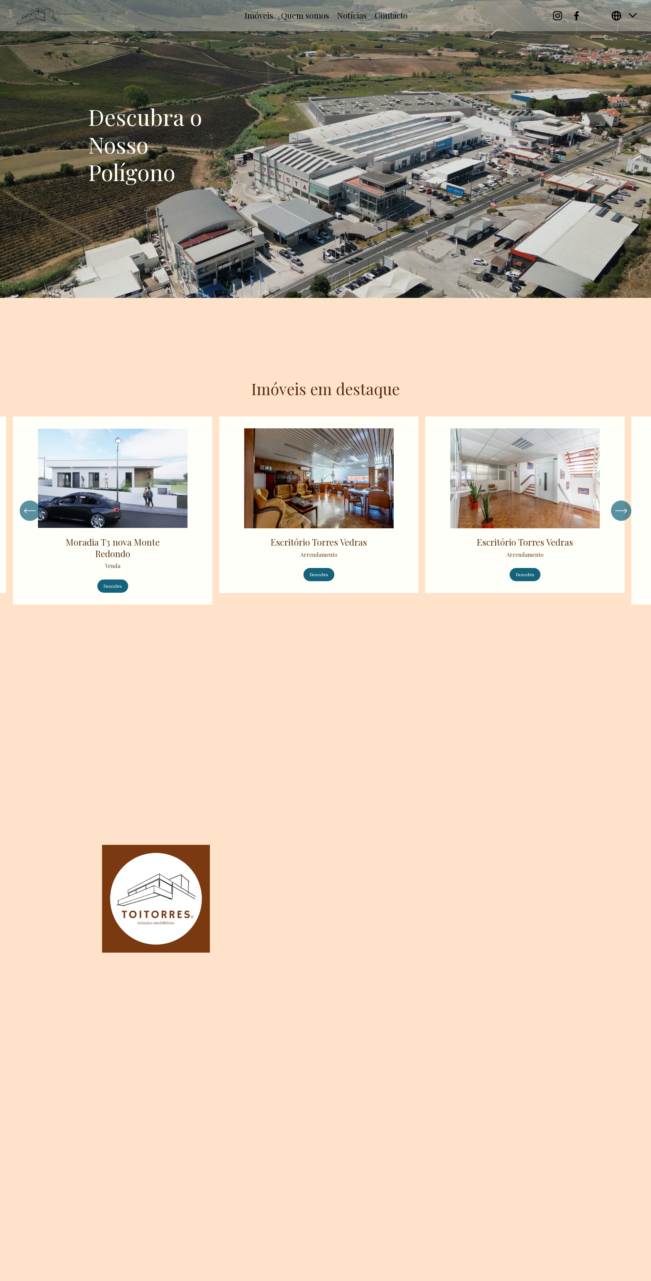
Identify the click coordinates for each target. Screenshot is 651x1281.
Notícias (352, 15)
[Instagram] (557, 15)
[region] (325, 510)
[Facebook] (576, 15)
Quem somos (305, 15)
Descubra (112, 586)
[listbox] (624, 15)
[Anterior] (30, 511)
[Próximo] (621, 511)
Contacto (391, 15)
